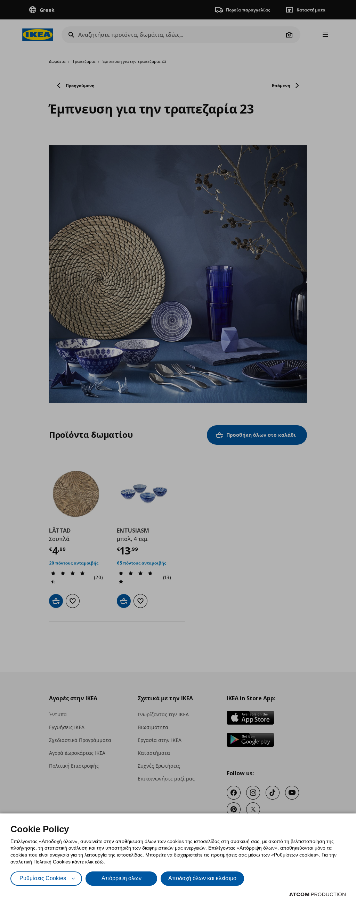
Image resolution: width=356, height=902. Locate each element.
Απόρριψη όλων (121, 878)
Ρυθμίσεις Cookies (42, 878)
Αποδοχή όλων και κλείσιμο (202, 878)
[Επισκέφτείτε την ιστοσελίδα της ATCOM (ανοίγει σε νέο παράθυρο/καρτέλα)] (317, 894)
